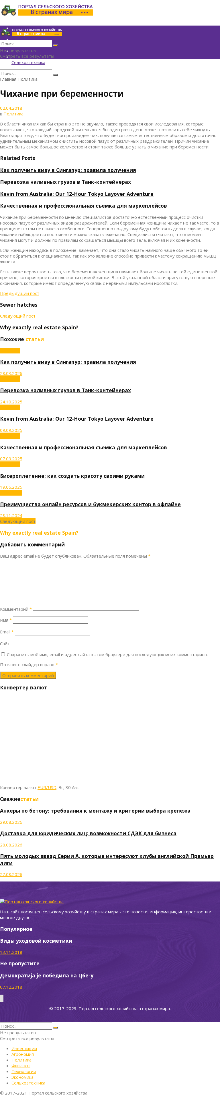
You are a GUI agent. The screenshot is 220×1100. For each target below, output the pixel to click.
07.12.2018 (11, 987)
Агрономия (11, 493)
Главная (8, 79)
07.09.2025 (11, 458)
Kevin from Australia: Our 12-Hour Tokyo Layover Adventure (77, 193)
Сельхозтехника (28, 62)
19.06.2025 (11, 487)
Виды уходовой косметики (36, 940)
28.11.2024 (11, 515)
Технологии (23, 1071)
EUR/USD (47, 787)
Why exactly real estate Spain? (39, 532)
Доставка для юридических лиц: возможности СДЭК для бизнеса (88, 833)
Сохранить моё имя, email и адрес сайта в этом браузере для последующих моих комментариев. (107, 654)
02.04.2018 (11, 108)
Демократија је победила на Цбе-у (46, 975)
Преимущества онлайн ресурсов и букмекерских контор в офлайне (90, 504)
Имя (6, 620)
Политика (27, 79)
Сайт (5, 643)
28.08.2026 (11, 845)
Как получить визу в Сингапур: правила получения (68, 170)
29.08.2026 (11, 822)
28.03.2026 (11, 373)
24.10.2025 (11, 402)
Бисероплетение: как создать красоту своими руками (72, 475)
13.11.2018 (11, 952)
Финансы (20, 1065)
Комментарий (16, 609)
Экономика (22, 1077)
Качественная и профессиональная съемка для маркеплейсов (83, 205)
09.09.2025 (11, 430)
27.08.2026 (11, 874)
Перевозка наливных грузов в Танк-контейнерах (65, 181)
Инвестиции (24, 1048)
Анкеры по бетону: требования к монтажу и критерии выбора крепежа (95, 810)
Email (7, 632)
